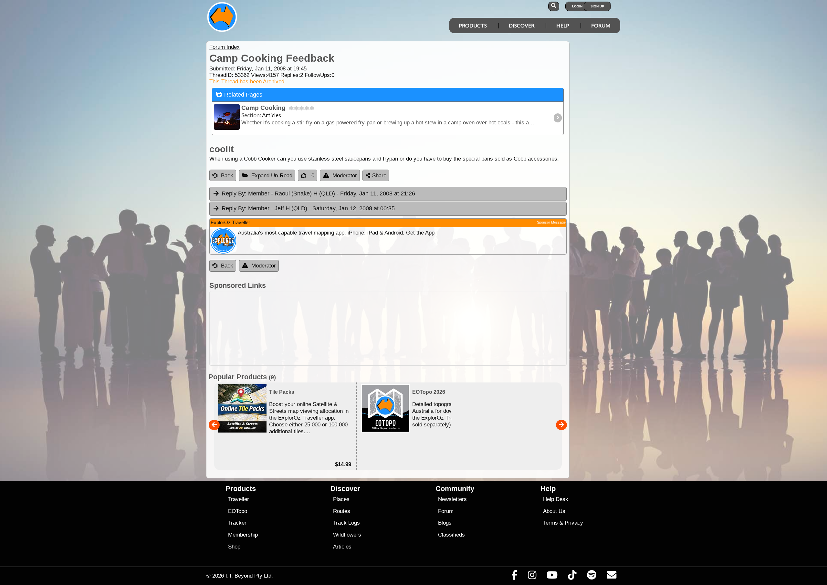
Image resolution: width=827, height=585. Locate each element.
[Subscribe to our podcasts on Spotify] (591, 576)
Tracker (237, 523)
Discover (521, 25)
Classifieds (451, 535)
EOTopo (237, 511)
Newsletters (452, 499)
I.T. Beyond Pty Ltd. (249, 575)
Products (473, 25)
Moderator (344, 175)
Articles (342, 547)
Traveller (238, 499)
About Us (554, 511)
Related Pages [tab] (243, 94)
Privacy (574, 523)
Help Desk (555, 499)
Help (562, 25)
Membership (243, 535)
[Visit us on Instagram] (532, 576)
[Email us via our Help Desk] (611, 576)
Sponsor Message (551, 222)
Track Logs (346, 523)
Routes (341, 511)
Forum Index (224, 47)
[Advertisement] (388, 328)
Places (341, 499)
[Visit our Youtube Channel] (552, 576)
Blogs (445, 523)
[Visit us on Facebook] (514, 576)
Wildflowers (347, 535)
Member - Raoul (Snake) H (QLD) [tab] (318, 193)
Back (227, 175)
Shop (234, 547)
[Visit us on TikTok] (572, 576)
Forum (601, 25)
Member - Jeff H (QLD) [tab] (308, 208)
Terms (550, 523)
